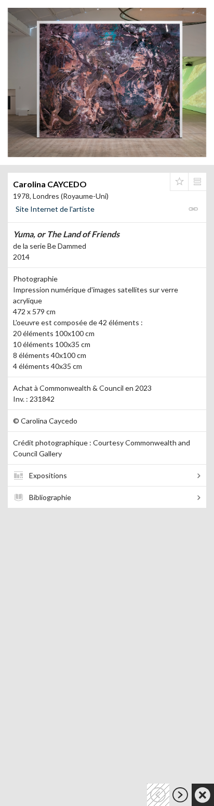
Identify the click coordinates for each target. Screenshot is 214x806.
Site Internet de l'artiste (55, 208)
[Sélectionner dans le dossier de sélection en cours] (179, 181)
